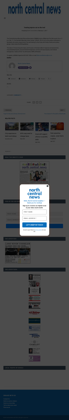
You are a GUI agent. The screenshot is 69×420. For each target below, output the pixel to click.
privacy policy (38, 230)
